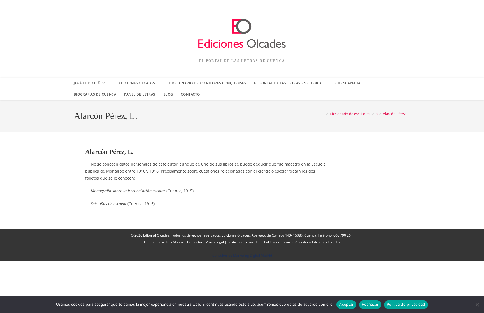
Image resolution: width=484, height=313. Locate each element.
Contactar (195, 242)
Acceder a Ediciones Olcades (317, 242)
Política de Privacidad (243, 242)
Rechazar (370, 304)
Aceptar (346, 304)
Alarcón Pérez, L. (396, 113)
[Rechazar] (477, 304)
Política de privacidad (406, 304)
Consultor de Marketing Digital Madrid (242, 255)
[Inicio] (323, 113)
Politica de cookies (278, 242)
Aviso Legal (215, 242)
